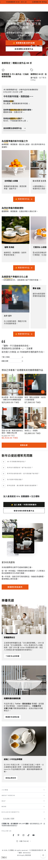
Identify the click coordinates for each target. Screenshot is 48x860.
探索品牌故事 (11, 778)
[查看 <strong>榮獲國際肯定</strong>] (24, 619)
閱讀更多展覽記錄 (13, 717)
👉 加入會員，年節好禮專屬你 (24, 505)
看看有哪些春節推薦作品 (24, 511)
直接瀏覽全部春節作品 (24, 49)
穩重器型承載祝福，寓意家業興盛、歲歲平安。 (15, 187)
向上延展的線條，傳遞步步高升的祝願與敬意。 (15, 322)
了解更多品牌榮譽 (13, 656)
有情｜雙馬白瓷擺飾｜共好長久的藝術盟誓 (35, 398)
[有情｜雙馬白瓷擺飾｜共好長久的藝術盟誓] (35, 384)
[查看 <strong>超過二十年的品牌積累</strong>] (24, 741)
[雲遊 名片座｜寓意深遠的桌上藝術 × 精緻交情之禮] (12, 418)
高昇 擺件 (8, 316)
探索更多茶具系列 (15, 587)
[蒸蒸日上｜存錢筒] (35, 418)
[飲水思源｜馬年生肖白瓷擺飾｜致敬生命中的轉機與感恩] (12, 384)
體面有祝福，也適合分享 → (18, 111)
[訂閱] (45, 818)
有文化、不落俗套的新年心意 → (15, 119)
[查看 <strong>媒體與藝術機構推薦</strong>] (24, 680)
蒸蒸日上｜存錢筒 (31, 431)
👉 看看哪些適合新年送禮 (24, 43)
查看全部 (24, 445)
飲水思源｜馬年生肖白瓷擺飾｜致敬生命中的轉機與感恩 (12, 398)
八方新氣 (11, 850)
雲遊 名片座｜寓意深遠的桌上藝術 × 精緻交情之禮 (12, 432)
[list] (24, 74)
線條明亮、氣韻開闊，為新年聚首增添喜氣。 (15, 253)
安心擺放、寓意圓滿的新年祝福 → (16, 102)
